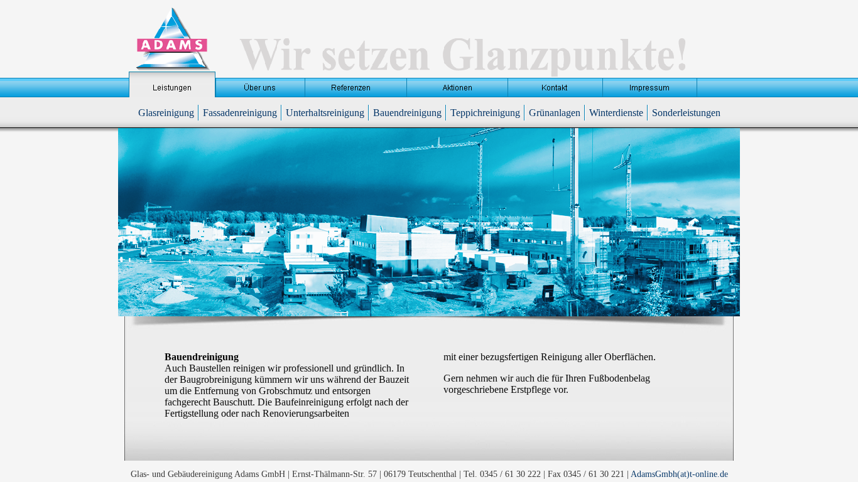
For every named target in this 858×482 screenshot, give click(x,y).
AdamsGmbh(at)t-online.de (679, 474)
